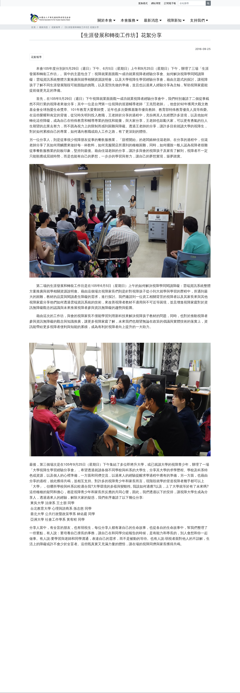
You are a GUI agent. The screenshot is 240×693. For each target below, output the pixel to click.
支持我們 (198, 20)
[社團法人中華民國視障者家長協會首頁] (50, 17)
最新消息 (152, 20)
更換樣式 (143, 3)
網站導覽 (156, 3)
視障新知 (175, 20)
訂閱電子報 (170, 3)
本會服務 (128, 20)
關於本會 (105, 20)
